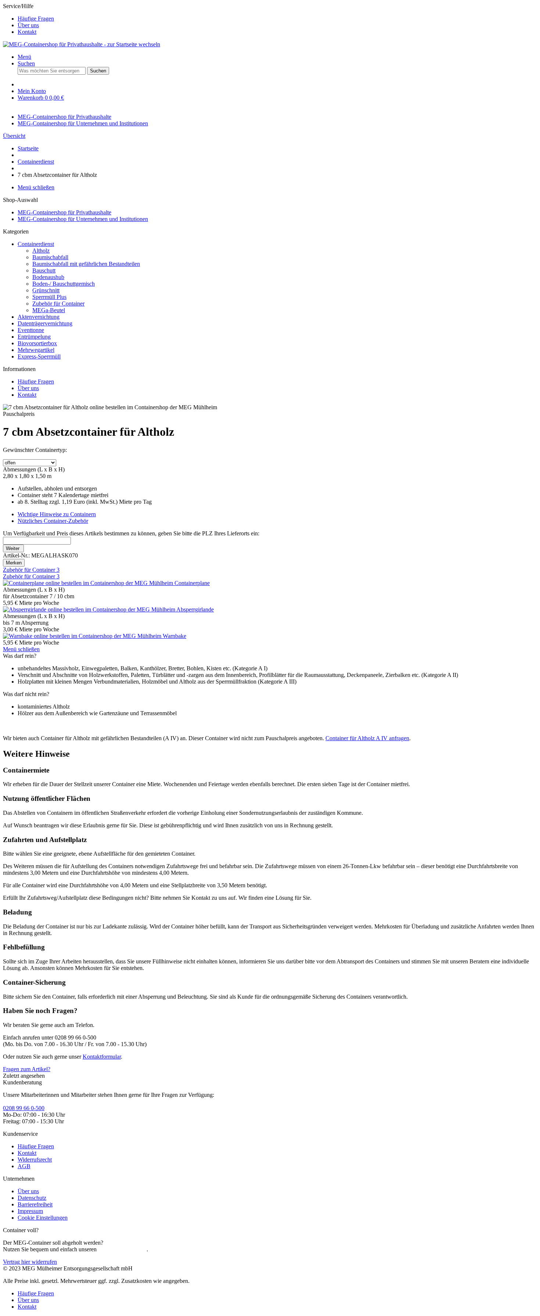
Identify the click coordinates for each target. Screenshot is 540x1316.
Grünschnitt (46, 290)
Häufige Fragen (36, 18)
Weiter (13, 548)
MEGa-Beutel (48, 310)
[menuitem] (277, 18)
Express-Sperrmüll (39, 356)
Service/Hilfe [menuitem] (28, 19)
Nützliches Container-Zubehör (53, 521)
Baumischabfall (50, 257)
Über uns (28, 25)
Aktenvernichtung (39, 317)
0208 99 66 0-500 (23, 1108)
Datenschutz (32, 1198)
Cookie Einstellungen (43, 1218)
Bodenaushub (48, 277)
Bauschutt (43, 270)
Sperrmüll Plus (49, 297)
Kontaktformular (102, 1056)
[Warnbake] (83, 636)
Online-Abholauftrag (122, 1249)
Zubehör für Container (58, 303)
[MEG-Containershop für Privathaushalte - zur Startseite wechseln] (81, 44)
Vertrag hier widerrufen (30, 1262)
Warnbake (174, 636)
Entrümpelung (34, 337)
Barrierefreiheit (35, 1204)
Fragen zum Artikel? (26, 1069)
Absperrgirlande (195, 609)
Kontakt (27, 32)
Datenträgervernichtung (45, 323)
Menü (24, 57)
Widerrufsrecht (35, 1159)
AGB (24, 1166)
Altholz (41, 250)
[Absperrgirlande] (89, 609)
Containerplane (192, 583)
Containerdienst (36, 244)
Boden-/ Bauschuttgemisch (63, 284)
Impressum (30, 1211)
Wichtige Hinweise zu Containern (57, 514)
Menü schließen (36, 187)
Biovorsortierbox (37, 343)
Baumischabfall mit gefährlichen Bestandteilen (86, 264)
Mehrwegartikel (36, 350)
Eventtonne (31, 330)
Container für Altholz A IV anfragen (367, 738)
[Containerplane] (88, 583)
